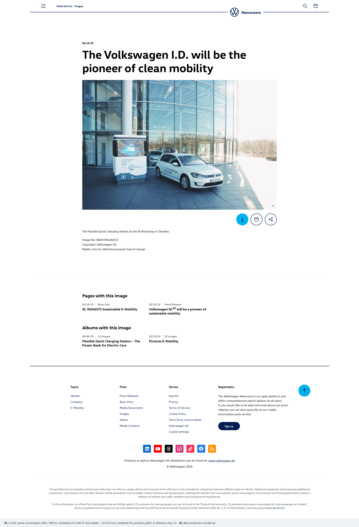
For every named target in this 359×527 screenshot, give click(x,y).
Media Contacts (130, 426)
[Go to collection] (315, 6)
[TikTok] (190, 449)
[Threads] (169, 449)
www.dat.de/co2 (275, 508)
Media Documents (131, 408)
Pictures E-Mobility (164, 341)
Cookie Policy (177, 414)
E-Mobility (77, 408)
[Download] (242, 219)
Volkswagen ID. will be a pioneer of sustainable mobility (177, 311)
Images (124, 414)
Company (76, 402)
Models (75, 396)
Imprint (174, 396)
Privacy (173, 402)
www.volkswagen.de (221, 460)
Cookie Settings (179, 432)
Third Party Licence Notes (185, 420)
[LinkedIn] (147, 449)
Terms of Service (179, 408)
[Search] (305, 6)
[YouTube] (158, 449)
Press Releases (129, 396)
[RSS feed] (212, 449)
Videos (124, 420)
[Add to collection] (257, 219)
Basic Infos (127, 402)
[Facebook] (201, 449)
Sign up (229, 426)
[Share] (271, 219)
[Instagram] (179, 449)
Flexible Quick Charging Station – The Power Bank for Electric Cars (111, 343)
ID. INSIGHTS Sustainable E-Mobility (109, 309)
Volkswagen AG (179, 426)
